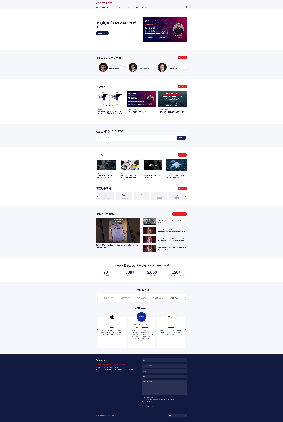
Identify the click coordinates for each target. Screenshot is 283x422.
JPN (185, 2)
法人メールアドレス (148, 366)
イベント (128, 7)
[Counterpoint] (104, 2)
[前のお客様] (97, 297)
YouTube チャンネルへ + (179, 214)
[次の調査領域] (185, 196)
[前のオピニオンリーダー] (97, 67)
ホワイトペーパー (105, 7)
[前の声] (97, 329)
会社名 (145, 371)
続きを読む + (182, 57)
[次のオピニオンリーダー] (185, 67)
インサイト (121, 7)
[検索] (186, 7)
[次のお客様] (185, 297)
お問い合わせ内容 (147, 382)
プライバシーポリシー (148, 397)
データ (113, 7)
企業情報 (135, 7)
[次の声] (185, 329)
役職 (144, 377)
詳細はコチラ (102, 35)
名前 (144, 360)
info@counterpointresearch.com (110, 364)
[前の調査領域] (97, 196)
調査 (97, 7)
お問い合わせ (143, 7)
